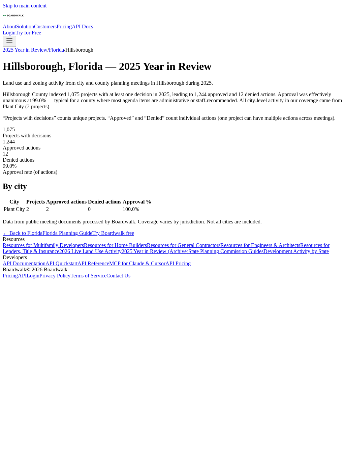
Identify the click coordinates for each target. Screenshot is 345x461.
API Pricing (178, 263)
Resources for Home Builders (115, 245)
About (9, 26)
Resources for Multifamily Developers (43, 245)
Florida (56, 50)
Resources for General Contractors (183, 245)
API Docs (82, 26)
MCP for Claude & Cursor (137, 263)
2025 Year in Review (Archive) (155, 251)
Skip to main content (24, 5)
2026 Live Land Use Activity (90, 251)
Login (9, 32)
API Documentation (24, 263)
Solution (25, 26)
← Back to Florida (22, 233)
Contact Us (118, 275)
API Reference (93, 263)
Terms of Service (88, 275)
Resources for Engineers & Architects (260, 245)
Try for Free (28, 32)
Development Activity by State (296, 251)
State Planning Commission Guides (225, 251)
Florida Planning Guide (67, 233)
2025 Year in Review (25, 50)
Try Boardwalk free (113, 233)
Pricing (64, 26)
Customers (45, 26)
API (22, 275)
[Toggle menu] (9, 41)
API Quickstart (61, 263)
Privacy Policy (54, 275)
